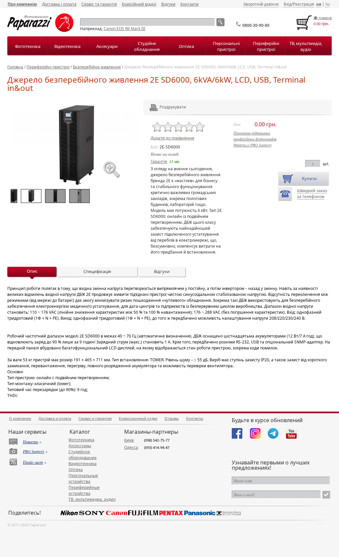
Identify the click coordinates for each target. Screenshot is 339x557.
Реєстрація (303, 4)
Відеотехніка (67, 46)
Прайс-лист (33, 462)
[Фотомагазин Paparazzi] (40, 30)
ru (327, 4)
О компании (20, 418)
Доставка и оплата (54, 418)
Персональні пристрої (226, 46)
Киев (129, 440)
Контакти (189, 4)
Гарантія (159, 161)
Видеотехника (83, 463)
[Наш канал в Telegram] (273, 433)
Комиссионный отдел (138, 418)
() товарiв (323, 17)
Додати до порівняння (172, 138)
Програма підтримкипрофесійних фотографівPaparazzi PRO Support (254, 138)
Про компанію (22, 4)
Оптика (186, 46)
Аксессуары (80, 446)
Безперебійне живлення (97, 67)
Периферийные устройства (84, 490)
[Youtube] (291, 433)
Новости (30, 441)
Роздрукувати (164, 107)
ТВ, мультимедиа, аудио (92, 499)
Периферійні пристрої (266, 46)
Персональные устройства (83, 478)
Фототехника (81, 440)
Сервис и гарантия (95, 418)
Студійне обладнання (147, 46)
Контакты (194, 418)
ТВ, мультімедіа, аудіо (305, 46)
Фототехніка (27, 46)
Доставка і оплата (59, 4)
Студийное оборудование (83, 454)
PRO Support (33, 451)
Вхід (288, 4)
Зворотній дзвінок (261, 4)
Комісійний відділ (139, 4)
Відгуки (168, 4)
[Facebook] (237, 433)
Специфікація (97, 271)
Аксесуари (107, 46)
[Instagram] (255, 433)
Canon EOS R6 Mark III (124, 28)
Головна (15, 67)
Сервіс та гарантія (99, 4)
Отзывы (172, 418)
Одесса (131, 447)
